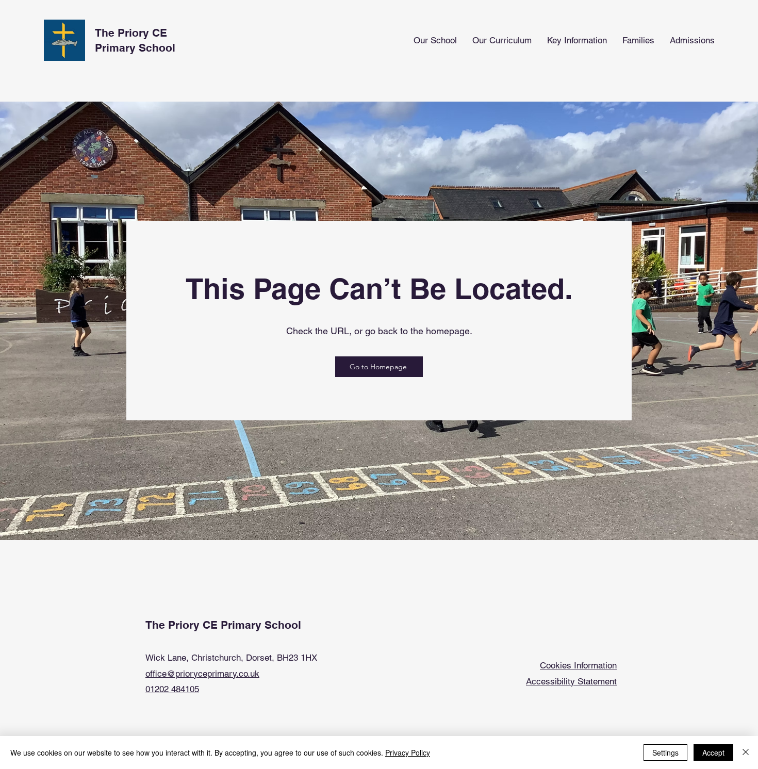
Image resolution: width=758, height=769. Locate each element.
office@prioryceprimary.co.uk (202, 673)
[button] (435, 40)
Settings (665, 752)
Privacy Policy (407, 752)
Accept (713, 752)
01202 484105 (172, 689)
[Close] (745, 752)
